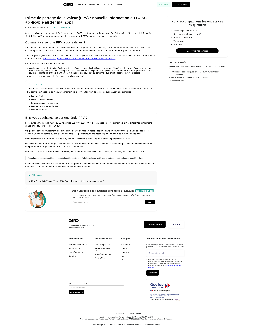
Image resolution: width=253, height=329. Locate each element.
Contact (118, 4)
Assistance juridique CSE (78, 245)
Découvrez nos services (197, 51)
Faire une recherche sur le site (78, 284)
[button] (81, 4)
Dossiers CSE (100, 258)
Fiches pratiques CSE (102, 245)
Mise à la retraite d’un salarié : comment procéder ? (189, 77)
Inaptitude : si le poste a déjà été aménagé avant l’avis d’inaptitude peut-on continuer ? (195, 73)
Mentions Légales (99, 325)
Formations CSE (74, 248)
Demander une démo (155, 224)
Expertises (72, 256)
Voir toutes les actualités (176, 80)
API (121, 260)
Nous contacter (125, 245)
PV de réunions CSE (76, 252)
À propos (108, 4)
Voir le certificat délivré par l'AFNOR (161, 299)
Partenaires (124, 252)
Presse (122, 256)
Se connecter (163, 4)
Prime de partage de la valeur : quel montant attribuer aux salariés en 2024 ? (79, 58)
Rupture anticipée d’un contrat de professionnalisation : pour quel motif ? (197, 67)
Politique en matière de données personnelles (125, 325)
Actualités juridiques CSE (104, 254)
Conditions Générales (152, 325)
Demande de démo (180, 4)
